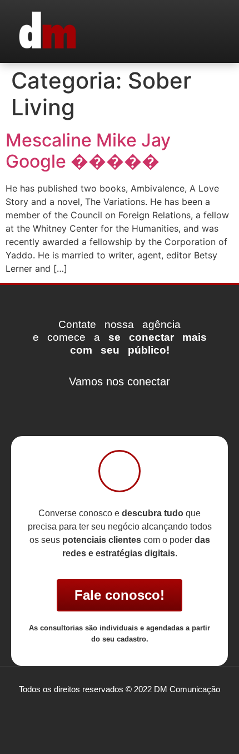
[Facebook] (86, 402)
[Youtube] (153, 402)
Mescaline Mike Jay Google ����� (88, 150)
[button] (214, 31)
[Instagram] (119, 402)
